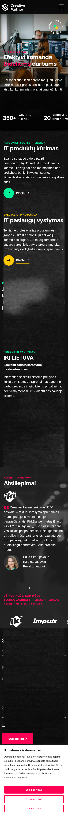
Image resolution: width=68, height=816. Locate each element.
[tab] (5, 458)
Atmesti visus (34, 808)
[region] (34, 780)
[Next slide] (17, 458)
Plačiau (21, 193)
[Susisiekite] (56, 27)
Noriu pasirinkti (34, 799)
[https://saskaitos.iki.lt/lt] (15, 624)
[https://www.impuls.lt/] (44, 622)
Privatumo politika (38, 777)
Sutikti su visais (34, 789)
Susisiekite (16, 738)
